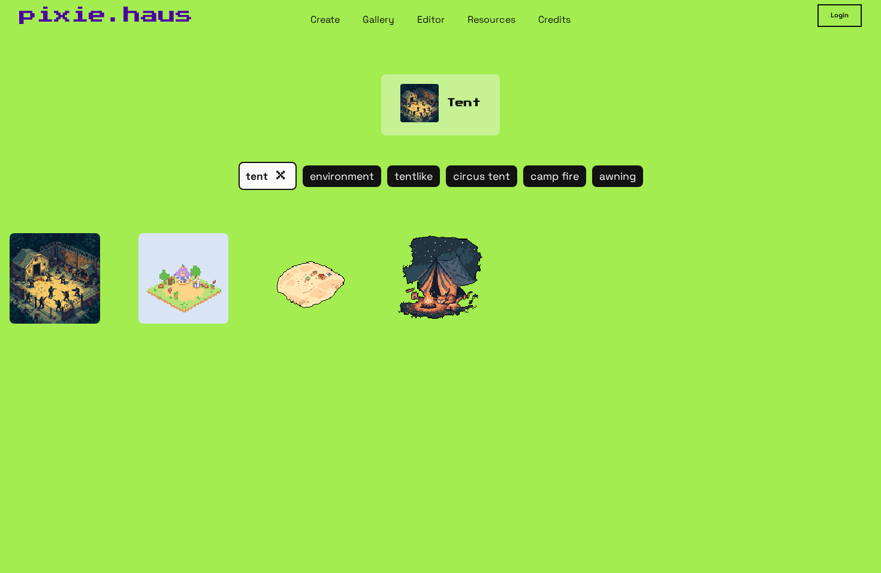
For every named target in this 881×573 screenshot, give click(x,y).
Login (840, 15)
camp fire (554, 176)
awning (617, 176)
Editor (431, 19)
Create (325, 19)
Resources (491, 19)
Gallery (378, 19)
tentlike (413, 176)
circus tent (481, 176)
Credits (554, 19)
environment (342, 176)
